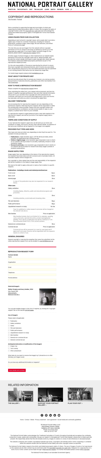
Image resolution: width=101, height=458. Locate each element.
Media (32, 419)
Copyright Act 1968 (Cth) (33, 31)
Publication (13, 321)
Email (9, 267)
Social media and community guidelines (69, 419)
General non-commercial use (19, 337)
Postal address (12, 278)
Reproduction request (49, 449)
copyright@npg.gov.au (46, 241)
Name (10, 257)
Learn (47, 9)
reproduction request (29, 53)
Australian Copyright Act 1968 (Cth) (60, 448)
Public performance (16, 330)
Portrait (19, 19)
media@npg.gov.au (37, 73)
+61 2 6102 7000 (53, 429)
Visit (30, 9)
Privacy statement (40, 419)
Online (12, 326)
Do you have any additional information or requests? (24, 362)
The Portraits (22, 9)
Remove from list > (14, 294)
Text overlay (14, 348)
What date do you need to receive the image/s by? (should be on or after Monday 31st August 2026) (30, 356)
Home (22, 419)
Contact (27, 419)
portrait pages (29, 310)
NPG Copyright (84, 449)
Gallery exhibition (15, 323)
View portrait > (12, 293)
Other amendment (15, 351)
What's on (11, 9)
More (67, 9)
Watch (53, 9)
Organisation (12, 262)
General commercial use (17, 340)
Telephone (11, 272)
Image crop (13, 346)
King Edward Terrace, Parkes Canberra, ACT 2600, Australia (50, 427)
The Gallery (38, 9)
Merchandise (14, 335)
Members (60, 9)
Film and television (16, 328)
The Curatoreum (13, 82)
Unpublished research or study (19, 333)
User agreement (52, 419)
